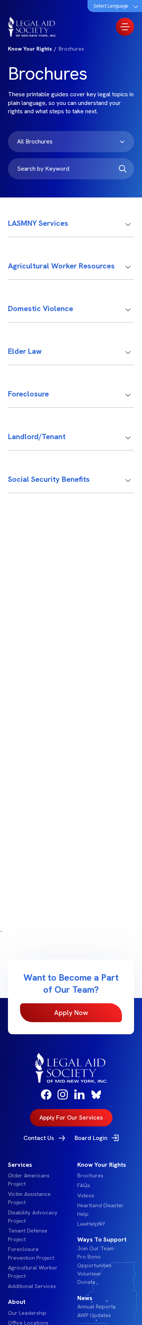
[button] (71, 228)
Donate (86, 1282)
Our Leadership (27, 1313)
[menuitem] (36, 1225)
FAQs (83, 1185)
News (84, 1298)
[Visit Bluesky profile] (96, 1094)
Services (20, 1165)
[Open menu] (125, 27)
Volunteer (89, 1273)
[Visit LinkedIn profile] (79, 1094)
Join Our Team (95, 1248)
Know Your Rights (101, 1165)
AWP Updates (94, 1315)
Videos (85, 1195)
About (16, 1302)
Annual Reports (96, 1306)
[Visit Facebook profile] (46, 1094)
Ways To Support (101, 1239)
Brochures (90, 1175)
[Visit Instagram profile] (63, 1094)
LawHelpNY (91, 1223)
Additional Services (32, 1286)
